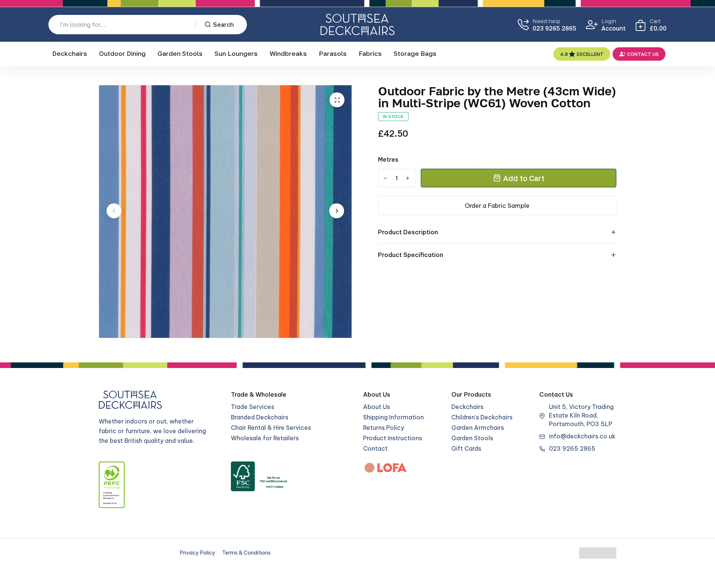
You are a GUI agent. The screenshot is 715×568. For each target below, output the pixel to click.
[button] (114, 210)
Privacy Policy (197, 552)
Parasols (333, 53)
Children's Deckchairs (481, 417)
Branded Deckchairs (259, 417)
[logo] (357, 24)
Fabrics (370, 53)
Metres (388, 159)
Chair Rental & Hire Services (271, 427)
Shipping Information (393, 417)
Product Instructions (392, 438)
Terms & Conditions (246, 552)
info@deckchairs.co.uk (582, 436)
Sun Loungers (236, 53)
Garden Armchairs (477, 427)
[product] (337, 99)
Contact (375, 448)
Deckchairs (69, 53)
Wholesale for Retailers (265, 438)
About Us (376, 406)
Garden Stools (180, 53)
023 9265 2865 (554, 28)
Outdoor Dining (122, 53)
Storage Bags (415, 53)
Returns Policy (383, 427)
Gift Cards (466, 448)
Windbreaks (288, 53)
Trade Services (252, 406)
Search (223, 24)
